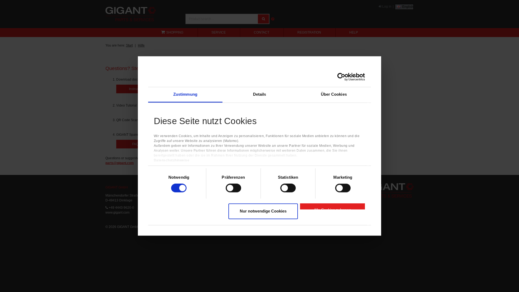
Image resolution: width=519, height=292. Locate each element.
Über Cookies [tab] (334, 94)
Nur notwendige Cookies (263, 211)
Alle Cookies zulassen (332, 208)
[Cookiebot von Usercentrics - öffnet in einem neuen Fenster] (341, 77)
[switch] (233, 188)
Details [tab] (259, 94)
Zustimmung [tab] (185, 94)
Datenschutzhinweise (171, 160)
